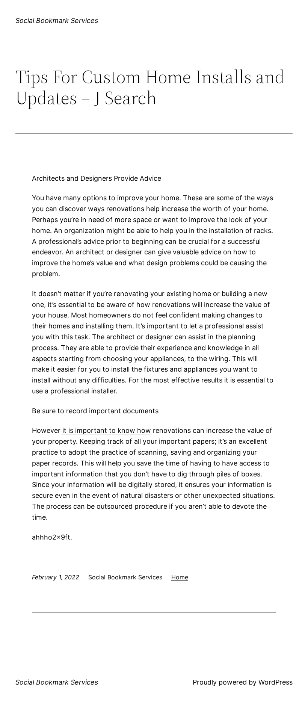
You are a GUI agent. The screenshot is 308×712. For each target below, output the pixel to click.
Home (179, 577)
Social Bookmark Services (56, 20)
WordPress (275, 682)
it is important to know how (106, 430)
